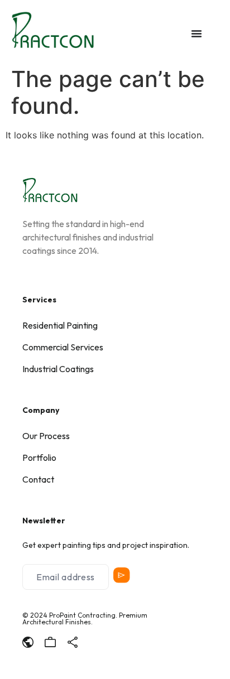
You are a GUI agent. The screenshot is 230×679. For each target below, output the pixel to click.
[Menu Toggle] (196, 33)
